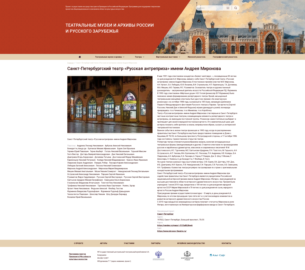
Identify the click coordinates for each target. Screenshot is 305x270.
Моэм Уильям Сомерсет (106, 171)
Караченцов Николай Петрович (81, 160)
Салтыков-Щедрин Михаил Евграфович (85, 180)
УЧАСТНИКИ (129, 243)
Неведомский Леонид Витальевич (133, 171)
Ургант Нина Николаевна (78, 188)
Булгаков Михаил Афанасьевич (102, 148)
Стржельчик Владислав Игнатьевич (83, 183)
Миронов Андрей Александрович (82, 168)
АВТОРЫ (103, 243)
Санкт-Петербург (165, 214)
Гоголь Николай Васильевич (117, 151)
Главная (70, 63)
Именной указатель (197, 57)
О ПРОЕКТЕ (78, 243)
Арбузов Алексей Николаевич (118, 146)
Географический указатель (225, 57)
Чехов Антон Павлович (78, 194)
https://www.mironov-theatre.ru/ (171, 231)
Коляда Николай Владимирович (111, 160)
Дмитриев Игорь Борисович (80, 157)
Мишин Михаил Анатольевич (80, 171)
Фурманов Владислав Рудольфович (83, 191)
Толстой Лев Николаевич (112, 183)
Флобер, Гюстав (115, 188)
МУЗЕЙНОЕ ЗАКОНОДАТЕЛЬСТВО (191, 243)
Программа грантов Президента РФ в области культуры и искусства (80, 256)
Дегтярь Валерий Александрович (95, 154)
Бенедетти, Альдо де (77, 148)
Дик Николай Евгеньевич (123, 154)
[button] (109, 57)
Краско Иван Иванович (137, 160)
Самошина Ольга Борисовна (117, 180)
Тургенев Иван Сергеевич (109, 186)
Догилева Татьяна (103, 157)
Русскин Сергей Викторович (110, 177)
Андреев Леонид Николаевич (90, 146)
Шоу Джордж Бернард (116, 194)
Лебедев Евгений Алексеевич (81, 166)
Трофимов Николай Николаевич (82, 186)
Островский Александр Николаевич (83, 174)
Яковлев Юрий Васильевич (79, 197)
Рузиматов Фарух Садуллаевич (81, 177)
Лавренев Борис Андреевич (80, 163)
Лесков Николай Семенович (109, 166)
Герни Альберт (97, 151)
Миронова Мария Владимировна (113, 168)
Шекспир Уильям (97, 194)
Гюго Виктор (73, 154)
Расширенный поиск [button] (204, 14)
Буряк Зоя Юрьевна (126, 148)
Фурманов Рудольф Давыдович (115, 191)
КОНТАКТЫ (226, 243)
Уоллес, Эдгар (128, 186)
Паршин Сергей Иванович (113, 174)
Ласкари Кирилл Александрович (123, 163)
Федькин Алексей (99, 188)
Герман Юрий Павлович (78, 151)
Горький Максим (139, 151)
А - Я (237, 14)
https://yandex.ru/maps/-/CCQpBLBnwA (175, 225)
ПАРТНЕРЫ (155, 243)
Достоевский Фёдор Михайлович (127, 157)
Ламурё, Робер (101, 163)
